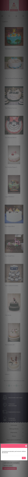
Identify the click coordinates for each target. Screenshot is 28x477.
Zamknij (26, 446)
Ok (24, 458)
